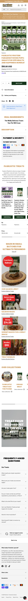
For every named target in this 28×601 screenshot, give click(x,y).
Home (3, 21)
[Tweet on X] (6, 101)
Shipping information (10, 597)
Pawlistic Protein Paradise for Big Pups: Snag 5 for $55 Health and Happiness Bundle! (13, 23)
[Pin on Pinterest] (12, 101)
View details (7, 217)
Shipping (4, 69)
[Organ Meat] (19, 376)
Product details (21, 597)
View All (14, 251)
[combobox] (14, 9)
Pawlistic (4, 53)
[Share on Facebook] (9, 101)
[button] (22, 5)
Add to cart (19, 83)
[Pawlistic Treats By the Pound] (7, 376)
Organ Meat (19, 385)
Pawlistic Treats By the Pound (7, 386)
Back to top (14, 540)
